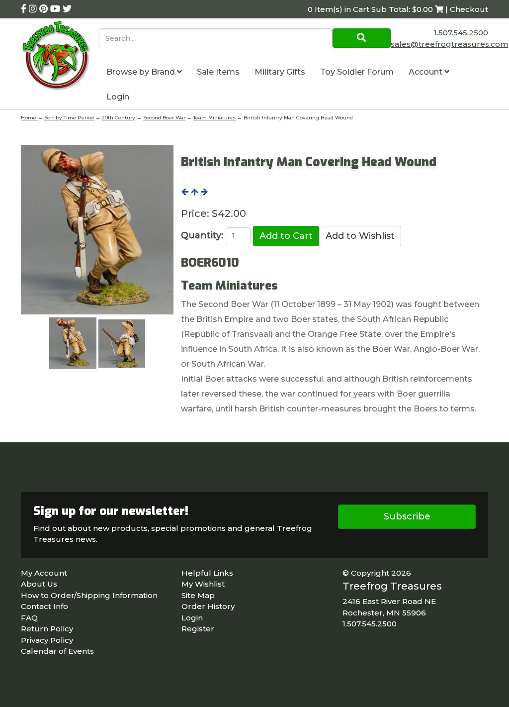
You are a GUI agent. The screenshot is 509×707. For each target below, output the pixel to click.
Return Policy (47, 628)
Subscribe (407, 516)
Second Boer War (164, 117)
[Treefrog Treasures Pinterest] (44, 8)
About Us (39, 584)
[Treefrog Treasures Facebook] (25, 8)
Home (29, 117)
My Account (44, 573)
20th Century (118, 117)
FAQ (29, 617)
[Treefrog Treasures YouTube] (56, 8)
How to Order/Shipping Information (89, 595)
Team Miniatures (214, 117)
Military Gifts (279, 72)
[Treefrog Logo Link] (60, 57)
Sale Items (218, 72)
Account (426, 72)
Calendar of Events (57, 651)
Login (117, 96)
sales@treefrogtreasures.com (449, 44)
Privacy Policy (47, 640)
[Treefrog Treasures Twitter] (67, 8)
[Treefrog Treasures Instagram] (34, 8)
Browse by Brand (141, 72)
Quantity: (202, 235)
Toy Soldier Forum (357, 72)
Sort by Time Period (69, 117)
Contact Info (44, 606)
